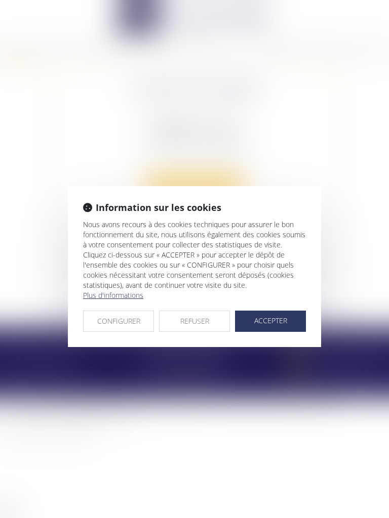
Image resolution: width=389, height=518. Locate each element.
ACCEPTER (270, 320)
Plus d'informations (113, 295)
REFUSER (194, 321)
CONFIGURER (118, 321)
